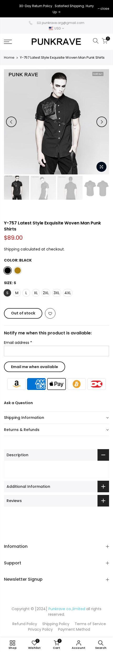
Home (9, 57)
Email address (18, 342)
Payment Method (74, 629)
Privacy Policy (40, 629)
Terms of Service (90, 623)
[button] (56, 418)
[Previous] (11, 122)
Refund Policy (24, 623)
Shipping (11, 249)
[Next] (101, 122)
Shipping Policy (55, 623)
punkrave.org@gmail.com (63, 23)
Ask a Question (18, 402)
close (11, 8)
